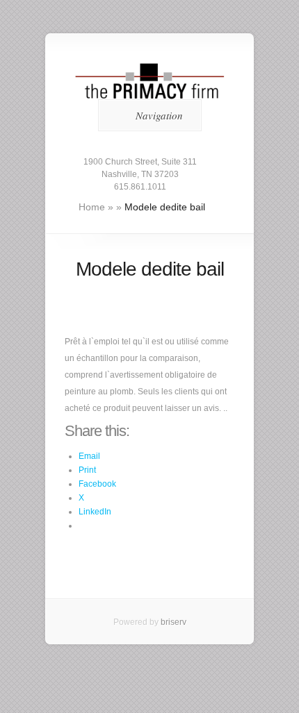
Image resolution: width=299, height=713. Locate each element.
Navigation (159, 115)
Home (92, 206)
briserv (173, 622)
